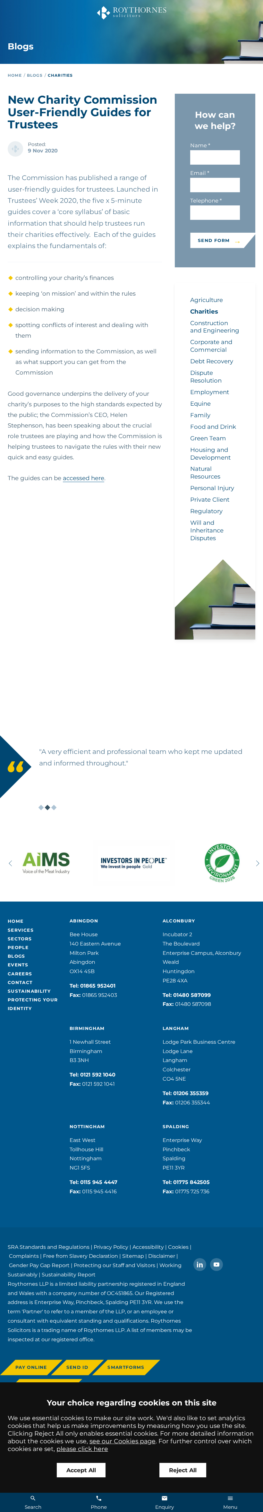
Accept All (81, 1470)
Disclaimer (161, 1256)
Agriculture (206, 300)
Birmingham (87, 1028)
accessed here (83, 478)
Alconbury (179, 920)
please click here (82, 1449)
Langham (176, 1028)
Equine (200, 403)
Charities (60, 75)
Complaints (24, 1256)
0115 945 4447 (98, 1182)
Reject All (183, 1470)
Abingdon (84, 920)
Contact (20, 982)
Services (21, 930)
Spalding (176, 1126)
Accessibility (148, 1247)
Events (18, 964)
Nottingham (87, 1126)
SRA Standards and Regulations (48, 1247)
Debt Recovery (211, 361)
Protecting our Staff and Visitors (114, 1265)
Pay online (31, 1367)
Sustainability (29, 991)
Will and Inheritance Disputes (207, 530)
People (18, 947)
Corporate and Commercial (211, 345)
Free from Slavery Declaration (80, 1256)
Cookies (178, 1247)
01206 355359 (190, 1093)
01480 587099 (192, 995)
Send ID (77, 1367)
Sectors (20, 938)
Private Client (209, 499)
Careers (20, 973)
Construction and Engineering (214, 326)
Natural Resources (205, 472)
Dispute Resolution (206, 376)
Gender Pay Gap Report (39, 1265)
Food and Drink (213, 426)
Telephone (204, 200)
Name (198, 145)
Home (15, 75)
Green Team (208, 438)
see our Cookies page (122, 1441)
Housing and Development (210, 453)
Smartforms (126, 1367)
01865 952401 (97, 986)
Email (198, 173)
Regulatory (206, 511)
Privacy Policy (111, 1247)
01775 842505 (191, 1182)
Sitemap (133, 1256)
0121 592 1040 (97, 1075)
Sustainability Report (69, 1275)
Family (200, 415)
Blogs (35, 75)
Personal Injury (212, 488)
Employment (209, 392)
